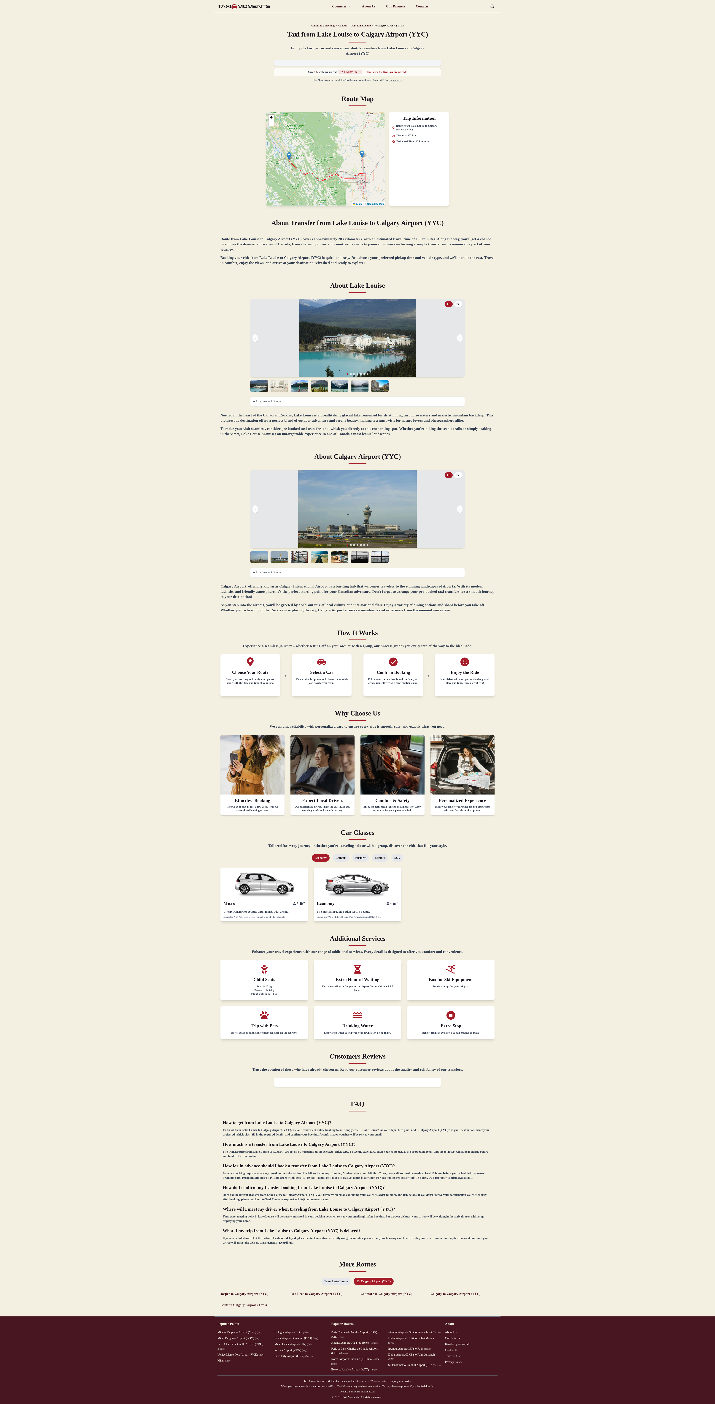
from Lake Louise (361, 25)
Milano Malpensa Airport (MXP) (239, 1332)
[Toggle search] (492, 6)
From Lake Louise (336, 1281)
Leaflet (359, 204)
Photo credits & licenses (269, 401)
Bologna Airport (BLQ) (291, 1332)
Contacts (422, 6)
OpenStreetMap (375, 204)
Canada (342, 25)
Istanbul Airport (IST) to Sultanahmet (414, 1332)
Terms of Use (453, 1356)
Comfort (341, 857)
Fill (458, 304)
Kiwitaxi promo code (457, 1344)
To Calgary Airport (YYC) (374, 1281)
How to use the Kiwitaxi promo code (386, 72)
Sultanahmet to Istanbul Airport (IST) (414, 1365)
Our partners (395, 80)
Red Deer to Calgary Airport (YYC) (316, 1294)
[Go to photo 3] (354, 374)
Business (360, 857)
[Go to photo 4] (357, 374)
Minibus (380, 857)
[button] (289, 156)
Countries (339, 6)
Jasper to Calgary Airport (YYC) (244, 1294)
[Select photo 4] (319, 386)
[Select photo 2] (279, 386)
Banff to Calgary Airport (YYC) (243, 1305)
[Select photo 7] (380, 386)
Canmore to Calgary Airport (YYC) (386, 1294)
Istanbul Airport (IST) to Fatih (410, 1348)
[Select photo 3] (299, 386)
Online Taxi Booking (323, 25)
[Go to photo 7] (367, 374)
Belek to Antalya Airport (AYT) (354, 1369)
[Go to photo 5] (361, 374)
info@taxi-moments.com (362, 1391)
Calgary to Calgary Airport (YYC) (455, 1294)
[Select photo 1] (259, 386)
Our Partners (395, 6)
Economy (321, 857)
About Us (369, 6)
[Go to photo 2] (351, 374)
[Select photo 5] (340, 386)
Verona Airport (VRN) (290, 1350)
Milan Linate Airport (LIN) (293, 1344)
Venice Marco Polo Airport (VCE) (240, 1354)
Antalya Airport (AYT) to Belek (354, 1342)
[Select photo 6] (360, 386)
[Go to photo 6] (364, 374)
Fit (448, 304)
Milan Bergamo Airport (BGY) (238, 1338)
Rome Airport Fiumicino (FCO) (296, 1338)
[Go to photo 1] (347, 374)
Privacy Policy (453, 1362)
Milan (224, 1360)
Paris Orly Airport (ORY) (293, 1356)
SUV (397, 857)
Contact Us (451, 1350)
